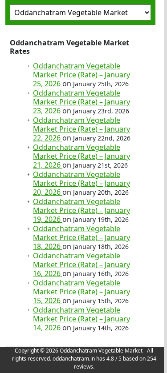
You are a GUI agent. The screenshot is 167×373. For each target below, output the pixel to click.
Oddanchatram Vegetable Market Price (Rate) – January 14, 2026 (81, 319)
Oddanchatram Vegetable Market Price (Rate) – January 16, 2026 (81, 264)
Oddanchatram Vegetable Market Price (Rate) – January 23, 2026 (81, 102)
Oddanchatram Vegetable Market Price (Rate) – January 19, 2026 (81, 210)
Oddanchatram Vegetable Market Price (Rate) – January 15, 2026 (81, 291)
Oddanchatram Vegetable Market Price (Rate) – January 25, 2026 (81, 74)
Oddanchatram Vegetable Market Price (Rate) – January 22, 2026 (81, 129)
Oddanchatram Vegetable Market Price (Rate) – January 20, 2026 (81, 183)
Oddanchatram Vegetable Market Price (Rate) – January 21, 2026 (81, 156)
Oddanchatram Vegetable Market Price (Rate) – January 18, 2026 (81, 237)
